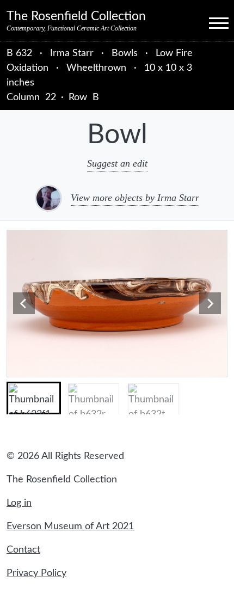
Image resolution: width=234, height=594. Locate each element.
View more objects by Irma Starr (135, 197)
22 (50, 97)
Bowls (125, 53)
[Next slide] (210, 303)
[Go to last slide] (24, 303)
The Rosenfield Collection (76, 16)
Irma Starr (73, 53)
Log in (19, 503)
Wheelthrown (96, 68)
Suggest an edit (117, 163)
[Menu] (209, 22)
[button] (34, 398)
